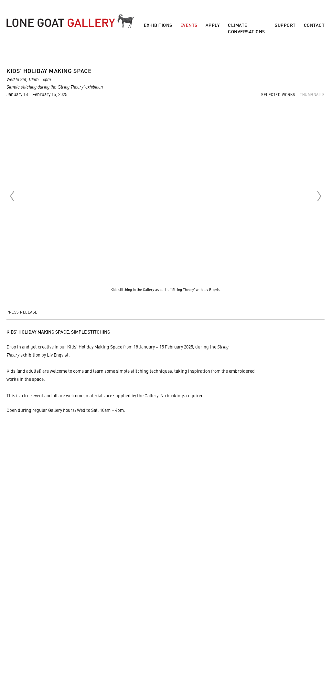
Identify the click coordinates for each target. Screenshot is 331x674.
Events (189, 25)
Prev (12, 196)
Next (319, 196)
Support (285, 25)
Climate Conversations (246, 28)
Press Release (21, 312)
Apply (213, 25)
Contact (314, 25)
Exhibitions (158, 25)
